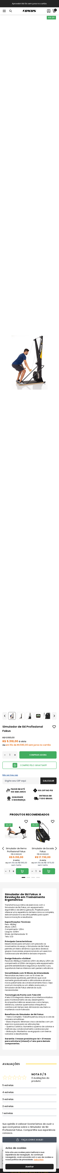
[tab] (23, 877)
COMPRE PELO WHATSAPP (33, 765)
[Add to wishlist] (54, 727)
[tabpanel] (16, 846)
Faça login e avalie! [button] (32, 1139)
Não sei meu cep (10, 775)
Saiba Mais (39, 1159)
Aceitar (29, 1166)
